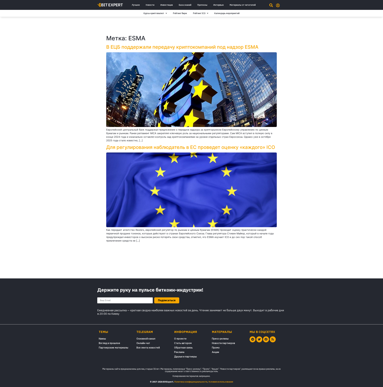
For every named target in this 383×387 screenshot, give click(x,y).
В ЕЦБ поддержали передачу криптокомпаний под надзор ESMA (182, 47)
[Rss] (273, 339)
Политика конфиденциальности (190, 381)
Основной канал (145, 338)
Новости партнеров (223, 343)
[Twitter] (259, 339)
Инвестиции (166, 5)
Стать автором (183, 343)
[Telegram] (253, 339)
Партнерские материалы (113, 347)
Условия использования (220, 381)
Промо (216, 347)
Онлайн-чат (143, 343)
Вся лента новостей (148, 347)
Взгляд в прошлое (109, 343)
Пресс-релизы (220, 338)
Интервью (218, 5)
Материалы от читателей (243, 5)
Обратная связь (183, 347)
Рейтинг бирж (180, 13)
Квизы (102, 338)
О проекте (180, 338)
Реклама (179, 352)
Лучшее (136, 5)
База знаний (185, 5)
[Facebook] (266, 339)
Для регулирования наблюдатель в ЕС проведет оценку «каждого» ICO (190, 147)
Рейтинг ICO (199, 13)
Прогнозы (202, 5)
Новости (150, 5)
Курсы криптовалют (153, 13)
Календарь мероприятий (227, 13)
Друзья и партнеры (185, 356)
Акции (215, 352)
